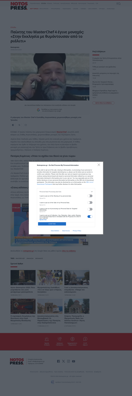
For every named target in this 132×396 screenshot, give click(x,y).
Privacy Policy (77, 230)
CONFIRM (52, 224)
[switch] (89, 196)
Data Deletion (55, 230)
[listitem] (66, 192)
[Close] (99, 165)
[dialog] (66, 198)
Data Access (66, 230)
